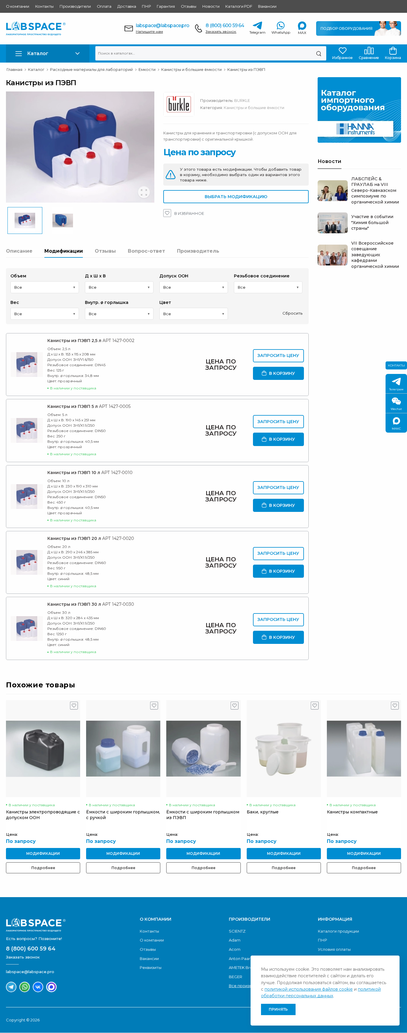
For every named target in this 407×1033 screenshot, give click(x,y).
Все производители (249, 985)
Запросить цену (278, 355)
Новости (211, 6)
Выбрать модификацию (236, 196)
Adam (234, 940)
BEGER (235, 976)
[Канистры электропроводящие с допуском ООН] (43, 748)
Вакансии (267, 6)
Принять (278, 1009)
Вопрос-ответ (146, 251)
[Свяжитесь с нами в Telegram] (11, 987)
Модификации (63, 251)
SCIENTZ (237, 931)
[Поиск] (318, 53)
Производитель (198, 251)
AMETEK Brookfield (247, 967)
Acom (234, 949)
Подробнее (43, 868)
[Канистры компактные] (364, 748)
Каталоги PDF (238, 6)
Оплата (104, 6)
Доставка (126, 6)
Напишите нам (149, 31)
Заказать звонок (221, 31)
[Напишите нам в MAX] (51, 987)
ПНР (146, 6)
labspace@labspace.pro (162, 25)
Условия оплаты (334, 949)
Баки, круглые (263, 812)
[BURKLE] (181, 105)
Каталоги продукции (338, 931)
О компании (17, 6)
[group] (80, 147)
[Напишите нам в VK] (38, 987)
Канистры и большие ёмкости (254, 107)
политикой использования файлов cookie (309, 989)
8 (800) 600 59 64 (225, 25)
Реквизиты (150, 967)
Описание (19, 251)
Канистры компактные (352, 812)
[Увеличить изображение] (144, 192)
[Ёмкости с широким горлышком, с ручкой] (123, 748)
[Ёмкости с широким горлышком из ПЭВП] (203, 748)
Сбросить (292, 313)
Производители (75, 6)
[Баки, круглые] (284, 748)
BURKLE (242, 100)
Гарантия (166, 6)
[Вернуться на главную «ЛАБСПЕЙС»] (70, 925)
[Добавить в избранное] (74, 707)
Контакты (44, 6)
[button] (47, 53)
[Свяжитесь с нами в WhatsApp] (24, 987)
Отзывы (188, 6)
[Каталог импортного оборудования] (359, 110)
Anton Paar (239, 958)
